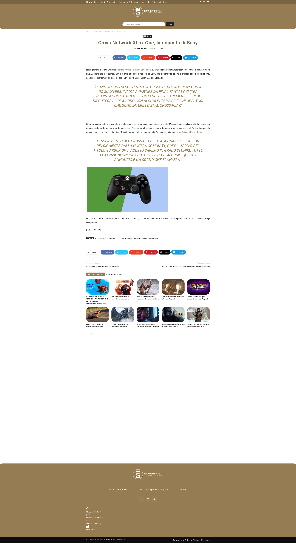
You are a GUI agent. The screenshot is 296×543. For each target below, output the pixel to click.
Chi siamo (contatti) (93, 512)
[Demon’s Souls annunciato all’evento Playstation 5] (122, 314)
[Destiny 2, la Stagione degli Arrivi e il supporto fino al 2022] (198, 314)
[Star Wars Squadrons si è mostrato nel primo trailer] (122, 287)
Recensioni (99, 2)
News (89, 2)
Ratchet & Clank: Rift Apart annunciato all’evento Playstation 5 (198, 299)
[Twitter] (208, 1)
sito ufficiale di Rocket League (190, 132)
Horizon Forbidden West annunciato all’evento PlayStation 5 (148, 299)
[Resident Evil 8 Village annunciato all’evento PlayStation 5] (173, 314)
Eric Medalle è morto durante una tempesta (102, 266)
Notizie (94, 31)
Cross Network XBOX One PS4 (130, 238)
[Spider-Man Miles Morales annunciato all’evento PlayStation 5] (148, 314)
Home (88, 31)
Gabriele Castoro (119, 539)
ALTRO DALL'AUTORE (114, 274)
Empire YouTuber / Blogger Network (191, 540)
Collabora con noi (93, 523)
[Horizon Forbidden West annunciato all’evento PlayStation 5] (148, 287)
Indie (165, 2)
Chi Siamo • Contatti (116, 489)
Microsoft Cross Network (150, 238)
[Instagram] (204, 1)
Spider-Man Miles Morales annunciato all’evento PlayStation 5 (148, 326)
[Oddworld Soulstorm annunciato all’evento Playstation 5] (173, 287)
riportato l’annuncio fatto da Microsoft (133, 70)
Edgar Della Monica (140, 48)
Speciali (111, 2)
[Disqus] (148, 369)
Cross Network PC (112, 238)
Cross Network (100, 238)
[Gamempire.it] (148, 12)
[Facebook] (200, 1)
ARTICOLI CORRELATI (95, 274)
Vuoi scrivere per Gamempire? (153, 489)
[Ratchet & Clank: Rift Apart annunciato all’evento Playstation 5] (198, 287)
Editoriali (156, 2)
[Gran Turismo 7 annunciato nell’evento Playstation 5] (97, 314)
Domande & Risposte (129, 2)
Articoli (145, 2)
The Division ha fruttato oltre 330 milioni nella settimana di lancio (185, 266)
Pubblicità (184, 489)
